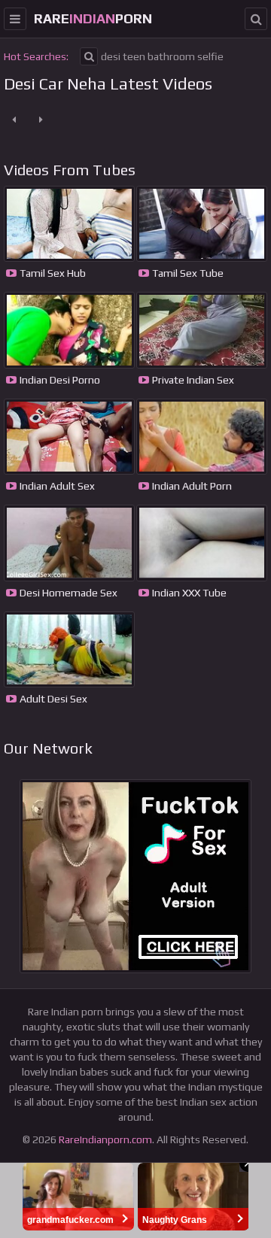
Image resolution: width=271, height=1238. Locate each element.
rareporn (93, 18)
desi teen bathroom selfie (162, 56)
